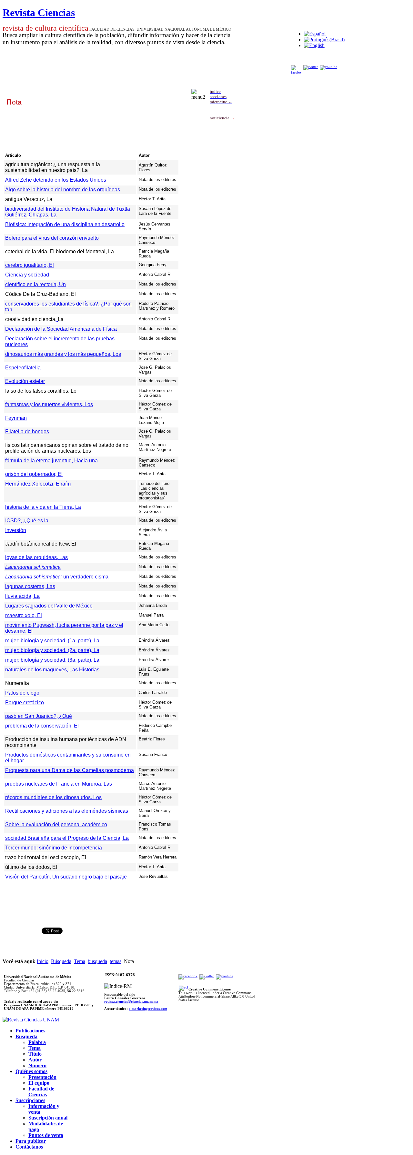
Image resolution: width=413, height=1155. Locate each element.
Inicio (42, 961)
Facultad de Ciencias (41, 1091)
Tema (79, 961)
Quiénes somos (31, 1071)
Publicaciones (30, 1030)
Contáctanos (29, 1147)
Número (37, 1065)
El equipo (38, 1083)
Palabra (37, 1042)
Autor (35, 1059)
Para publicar (30, 1141)
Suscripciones (30, 1100)
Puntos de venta (45, 1135)
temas (115, 961)
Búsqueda (61, 961)
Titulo (35, 1054)
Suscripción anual (47, 1117)
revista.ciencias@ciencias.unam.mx (131, 1001)
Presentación (42, 1077)
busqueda (97, 961)
